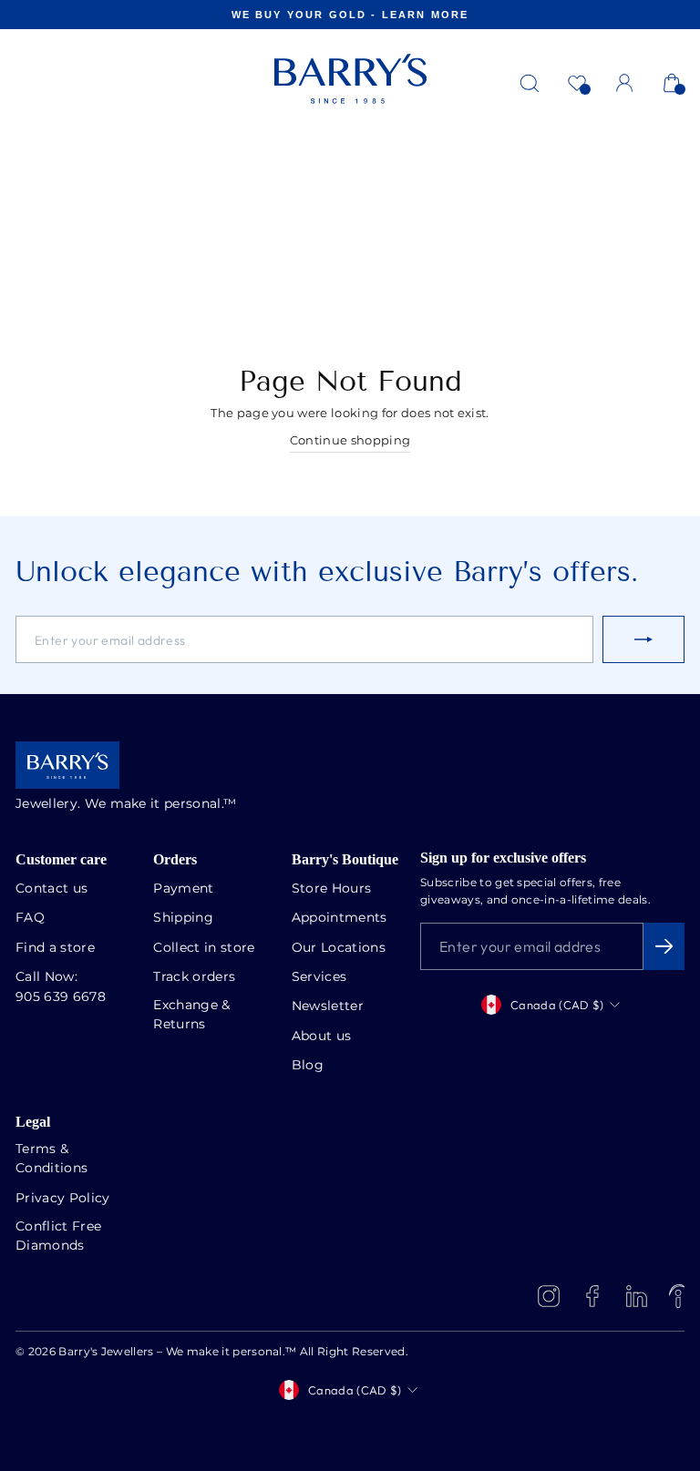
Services (319, 977)
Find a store (55, 948)
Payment (183, 889)
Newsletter (328, 1006)
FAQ (30, 918)
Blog (308, 1066)
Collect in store (203, 948)
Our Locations (339, 948)
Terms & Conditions (51, 1159)
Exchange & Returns (191, 1015)
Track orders (194, 977)
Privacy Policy (62, 1199)
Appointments (339, 918)
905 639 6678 (60, 997)
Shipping (183, 918)
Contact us (51, 889)
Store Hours (332, 889)
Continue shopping (350, 441)
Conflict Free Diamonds (58, 1236)
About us (322, 1036)
